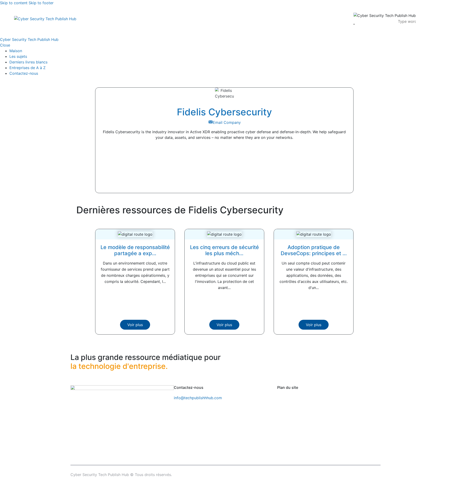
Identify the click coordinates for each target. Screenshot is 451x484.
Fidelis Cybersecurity (224, 112)
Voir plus (135, 324)
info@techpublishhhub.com (198, 397)
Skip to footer (41, 2)
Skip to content (13, 2)
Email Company (227, 122)
